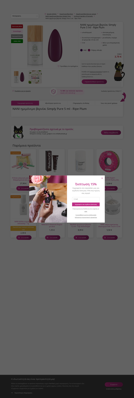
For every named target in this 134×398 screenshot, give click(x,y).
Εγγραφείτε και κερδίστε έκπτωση (86, 204)
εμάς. (85, 211)
